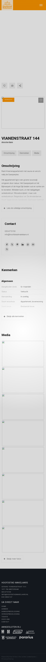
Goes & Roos (13, 656)
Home (4, 606)
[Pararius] (26, 637)
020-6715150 (10, 231)
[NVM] (3, 632)
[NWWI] (30, 632)
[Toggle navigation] (40, 5)
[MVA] (8, 632)
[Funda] (17, 632)
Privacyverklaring (8, 659)
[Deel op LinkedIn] (22, 244)
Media (36, 153)
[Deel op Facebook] (7, 244)
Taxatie (5, 617)
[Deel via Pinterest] (17, 244)
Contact (5, 622)
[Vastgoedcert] (9, 637)
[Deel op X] (12, 244)
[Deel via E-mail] (33, 244)
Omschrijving (9, 153)
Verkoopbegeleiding (11, 614)
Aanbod (5, 609)
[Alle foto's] (12, 85)
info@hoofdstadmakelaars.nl (17, 235)
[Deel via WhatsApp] (28, 244)
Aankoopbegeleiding (11, 611)
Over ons (6, 619)
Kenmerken (24, 153)
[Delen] (20, 85)
